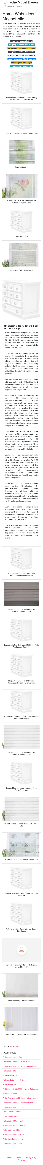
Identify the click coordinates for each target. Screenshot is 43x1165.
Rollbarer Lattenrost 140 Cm (13, 1080)
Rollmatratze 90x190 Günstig (14, 1125)
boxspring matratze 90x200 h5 (22, 41)
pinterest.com (15, 1046)
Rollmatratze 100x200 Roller (13, 1107)
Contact (19, 1157)
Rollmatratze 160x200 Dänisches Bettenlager (20, 1066)
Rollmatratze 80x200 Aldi (12, 1057)
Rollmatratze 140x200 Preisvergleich (17, 1061)
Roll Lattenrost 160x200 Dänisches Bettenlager (20, 1089)
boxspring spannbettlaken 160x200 (21, 44)
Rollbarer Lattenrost (10, 1075)
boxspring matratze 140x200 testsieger (21, 59)
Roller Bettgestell (9, 1084)
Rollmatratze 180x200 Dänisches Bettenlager (20, 1102)
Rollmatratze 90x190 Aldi (12, 1143)
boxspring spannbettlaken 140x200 (21, 52)
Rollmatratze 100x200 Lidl (13, 1121)
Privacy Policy (31, 1157)
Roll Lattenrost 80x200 (11, 1093)
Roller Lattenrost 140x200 (12, 1130)
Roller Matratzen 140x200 (12, 1112)
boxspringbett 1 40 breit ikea (21, 66)
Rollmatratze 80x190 (11, 1071)
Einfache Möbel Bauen (21, 2)
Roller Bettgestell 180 (11, 1116)
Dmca (9, 1157)
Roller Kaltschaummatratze (13, 1139)
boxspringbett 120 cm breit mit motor (21, 48)
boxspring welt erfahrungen (21, 62)
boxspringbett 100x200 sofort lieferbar (21, 55)
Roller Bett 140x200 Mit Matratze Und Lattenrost (21, 1098)
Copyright (21, 1160)
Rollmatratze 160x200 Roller (13, 1134)
